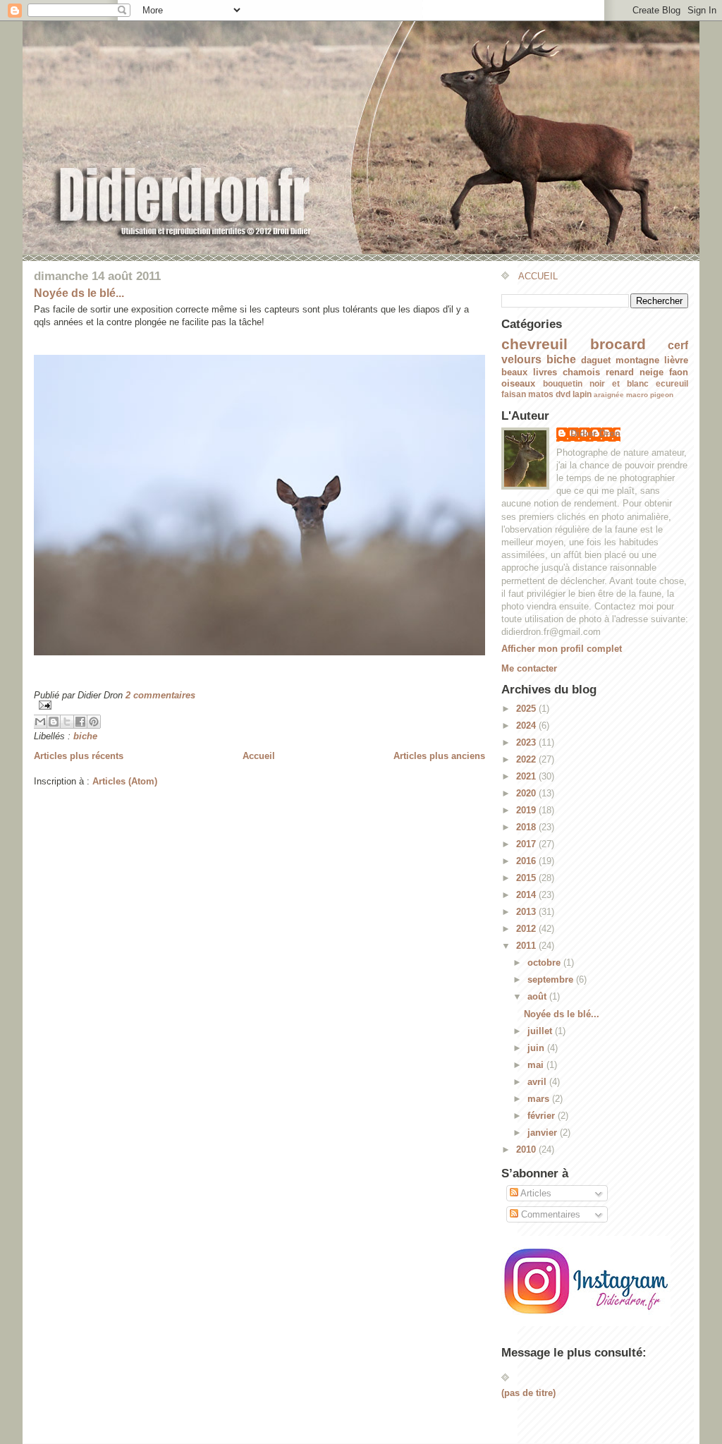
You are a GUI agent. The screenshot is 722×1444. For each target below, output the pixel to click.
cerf (678, 345)
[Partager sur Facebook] (80, 722)
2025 (527, 708)
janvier (543, 1132)
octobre (545, 962)
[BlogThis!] (54, 722)
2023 (527, 742)
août (538, 996)
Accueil (259, 756)
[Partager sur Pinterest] (94, 722)
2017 (527, 844)
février (542, 1115)
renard (620, 372)
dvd (563, 394)
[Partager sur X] (67, 722)
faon (678, 372)
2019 (527, 810)
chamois (581, 372)
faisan (513, 394)
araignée (609, 395)
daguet (596, 360)
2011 (527, 945)
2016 (527, 861)
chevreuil (534, 344)
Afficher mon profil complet (561, 648)
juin (537, 1048)
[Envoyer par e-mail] (40, 722)
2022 (527, 759)
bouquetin (562, 383)
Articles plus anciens (439, 756)
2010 (527, 1149)
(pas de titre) (528, 1393)
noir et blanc (619, 383)
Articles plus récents (78, 756)
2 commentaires (160, 695)
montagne (637, 360)
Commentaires (549, 1214)
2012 (527, 928)
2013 (527, 911)
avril (538, 1081)
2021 (527, 776)
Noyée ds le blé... (79, 293)
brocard (618, 344)
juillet (541, 1031)
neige (651, 372)
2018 (527, 827)
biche (85, 736)
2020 (527, 793)
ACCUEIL (538, 276)
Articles (534, 1193)
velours (521, 359)
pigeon (661, 395)
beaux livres (529, 372)
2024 (527, 725)
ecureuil (672, 383)
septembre (551, 979)
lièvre (676, 360)
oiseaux (518, 383)
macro (637, 395)
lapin (582, 394)
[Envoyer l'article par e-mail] (259, 705)
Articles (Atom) (124, 781)
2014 (527, 895)
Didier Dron (595, 433)
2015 (527, 878)
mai (536, 1065)
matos (540, 394)
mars (539, 1098)
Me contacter (529, 668)
